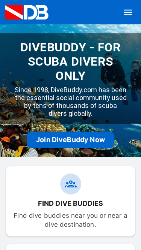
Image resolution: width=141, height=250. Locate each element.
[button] (128, 12)
